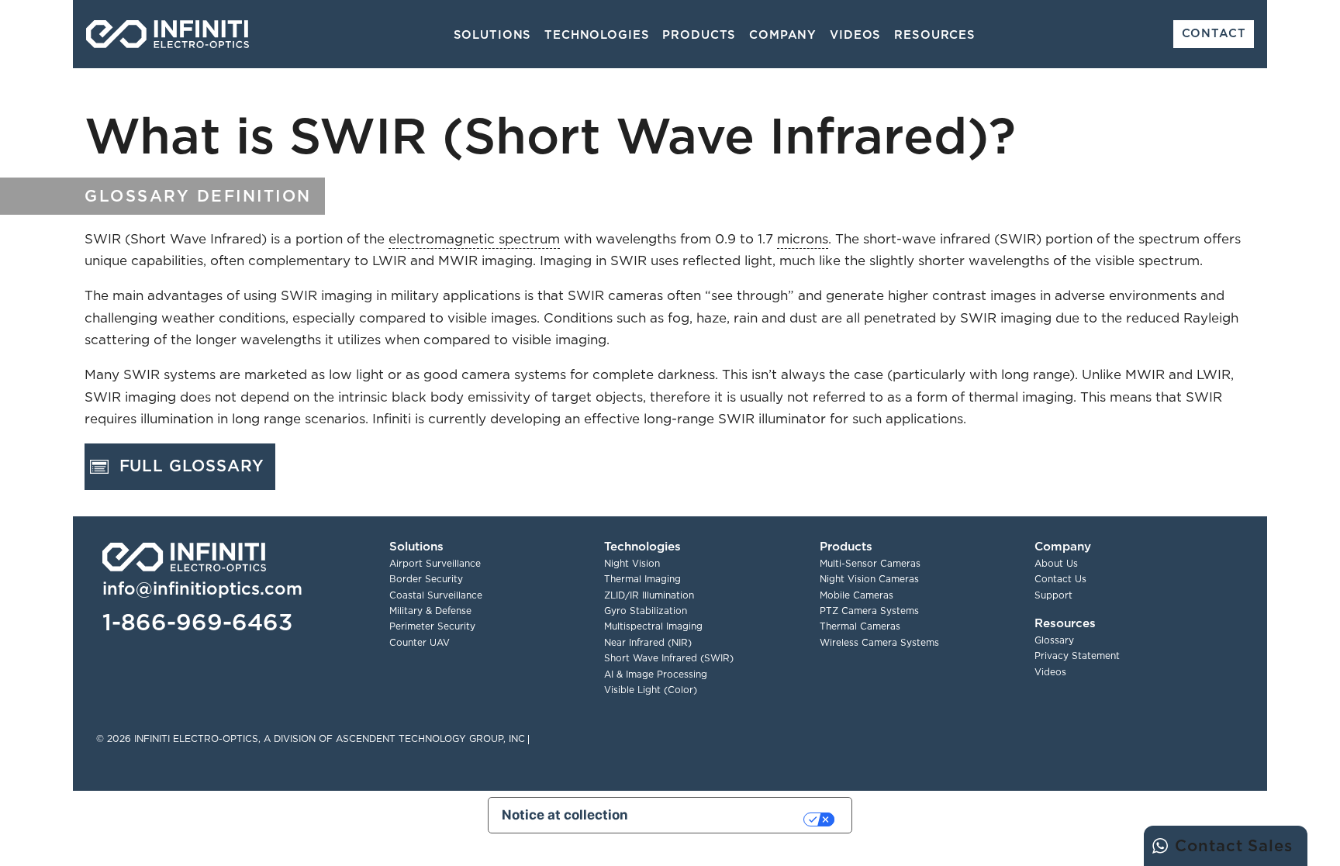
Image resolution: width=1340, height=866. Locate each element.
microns (802, 238)
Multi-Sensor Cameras (870, 563)
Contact (1214, 33)
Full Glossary (191, 465)
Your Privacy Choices (724, 818)
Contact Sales (1233, 845)
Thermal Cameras (860, 626)
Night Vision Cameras (869, 578)
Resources (935, 34)
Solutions (493, 34)
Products (699, 34)
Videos (855, 34)
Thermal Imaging (642, 578)
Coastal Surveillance (435, 595)
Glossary (1054, 640)
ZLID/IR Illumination (649, 595)
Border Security (426, 578)
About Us (1056, 563)
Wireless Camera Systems (879, 642)
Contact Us (1060, 578)
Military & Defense (430, 610)
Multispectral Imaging (653, 626)
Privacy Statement (1077, 655)
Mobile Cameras (856, 595)
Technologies (596, 34)
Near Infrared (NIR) (648, 642)
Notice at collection (565, 815)
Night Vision (632, 563)
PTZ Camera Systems (869, 610)
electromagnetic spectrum (474, 238)
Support (1053, 595)
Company (783, 34)
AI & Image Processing (655, 674)
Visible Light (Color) (650, 689)
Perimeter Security (432, 626)
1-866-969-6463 (197, 622)
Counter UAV (419, 642)
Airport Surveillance (435, 563)
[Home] (167, 33)
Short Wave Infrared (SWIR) (669, 657)
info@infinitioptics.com (202, 588)
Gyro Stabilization (645, 610)
